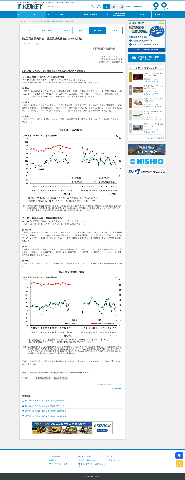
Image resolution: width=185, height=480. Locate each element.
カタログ (61, 14)
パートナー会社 (84, 456)
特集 (81, 30)
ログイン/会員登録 (134, 7)
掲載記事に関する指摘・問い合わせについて (149, 58)
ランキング (114, 30)
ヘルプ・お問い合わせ (87, 460)
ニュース (31, 14)
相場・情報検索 (90, 14)
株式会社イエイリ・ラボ (152, 107)
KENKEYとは (159, 14)
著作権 (110, 456)
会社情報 (56, 456)
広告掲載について (114, 460)
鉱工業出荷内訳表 (43, 378)
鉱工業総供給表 (60, 378)
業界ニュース (47, 30)
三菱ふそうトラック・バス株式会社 (156, 81)
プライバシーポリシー (61, 464)
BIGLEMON (120, 14)
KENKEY (119, 389)
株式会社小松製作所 (151, 94)
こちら (116, 361)
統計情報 (97, 30)
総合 (30, 30)
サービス (143, 14)
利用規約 (53, 460)
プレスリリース (64, 30)
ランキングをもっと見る (155, 138)
